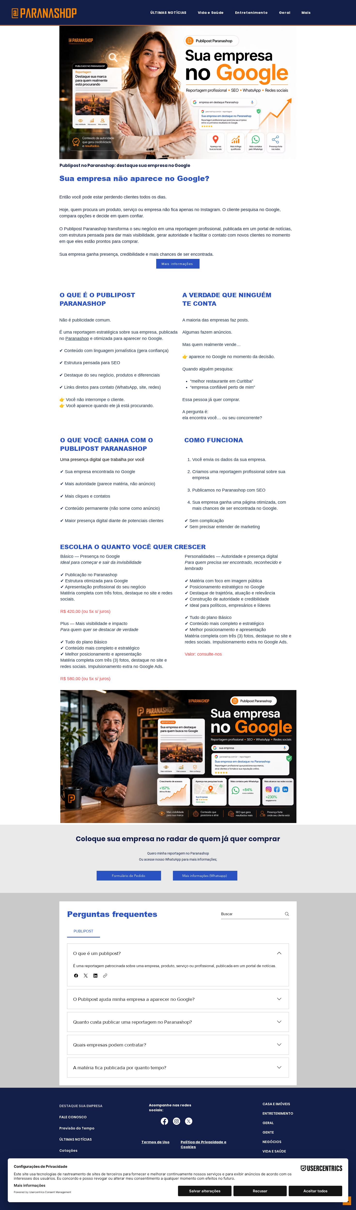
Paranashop (77, 338)
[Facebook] (164, 1121)
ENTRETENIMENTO (278, 1113)
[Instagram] (176, 1121)
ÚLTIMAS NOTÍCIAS (71, 1139)
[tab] (83, 931)
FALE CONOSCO (71, 1117)
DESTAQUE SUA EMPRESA (71, 1105)
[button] (308, 13)
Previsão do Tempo (71, 1128)
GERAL (268, 1122)
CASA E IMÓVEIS (276, 1104)
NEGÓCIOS (272, 1141)
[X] (188, 1121)
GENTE (268, 1132)
